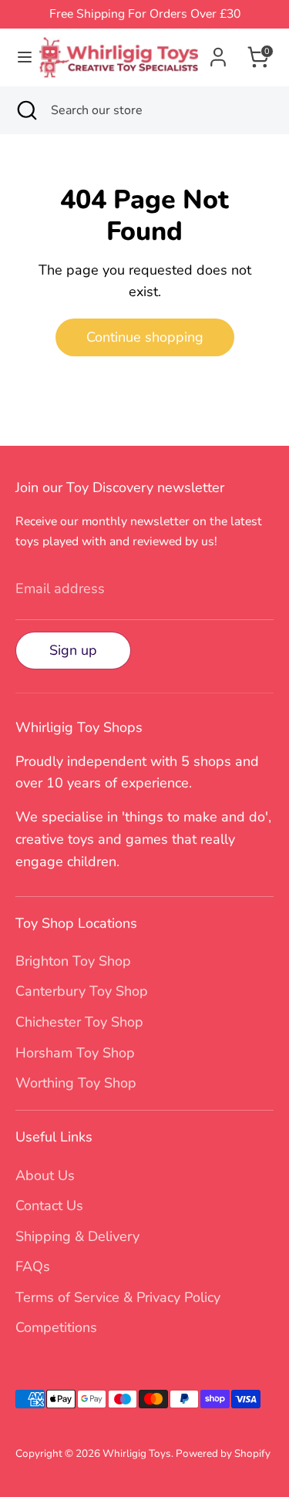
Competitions (56, 1327)
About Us (45, 1175)
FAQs (32, 1266)
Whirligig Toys (136, 1453)
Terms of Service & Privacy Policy (117, 1297)
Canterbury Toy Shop (81, 991)
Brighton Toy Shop (73, 961)
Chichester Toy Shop (79, 1022)
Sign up (73, 650)
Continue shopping (144, 337)
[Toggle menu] (19, 57)
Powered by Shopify (223, 1453)
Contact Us (49, 1205)
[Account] (218, 52)
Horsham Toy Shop (75, 1053)
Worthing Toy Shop (75, 1083)
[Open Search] (25, 110)
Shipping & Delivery (77, 1236)
